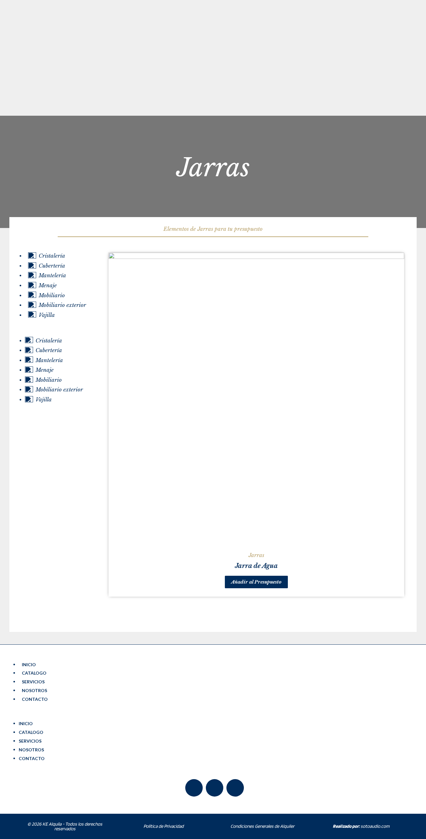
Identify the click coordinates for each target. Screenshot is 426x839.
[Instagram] (235, 788)
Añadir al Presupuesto (256, 582)
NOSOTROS (34, 690)
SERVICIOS (33, 681)
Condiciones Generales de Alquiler (262, 826)
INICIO (29, 664)
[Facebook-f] (194, 788)
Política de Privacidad (163, 826)
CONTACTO (35, 699)
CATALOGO (34, 673)
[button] (59, 331)
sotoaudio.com (361, 826)
